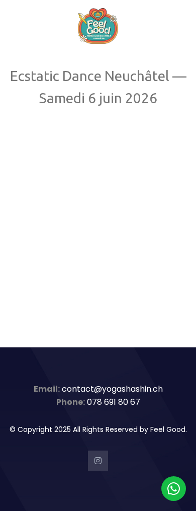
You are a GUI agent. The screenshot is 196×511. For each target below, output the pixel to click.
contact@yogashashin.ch (112, 389)
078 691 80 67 (113, 402)
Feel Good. (168, 429)
